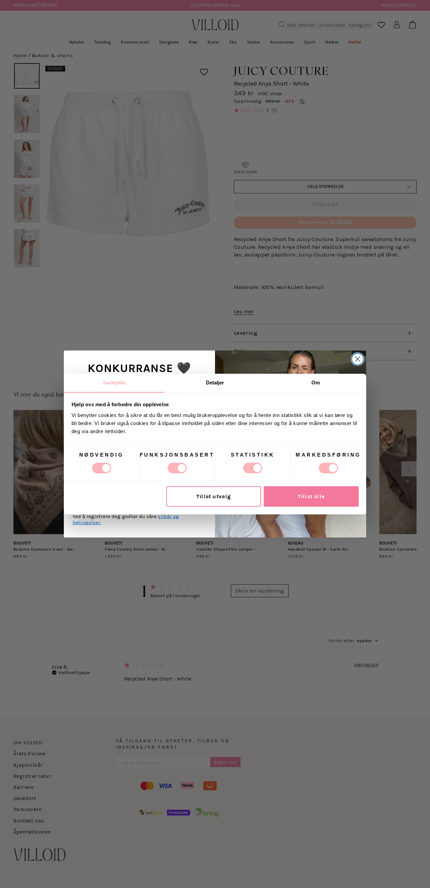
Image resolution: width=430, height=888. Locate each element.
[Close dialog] (357, 359)
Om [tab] (315, 382)
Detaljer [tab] (215, 382)
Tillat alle (311, 496)
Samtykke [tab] (114, 382)
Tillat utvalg (213, 496)
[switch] (177, 468)
